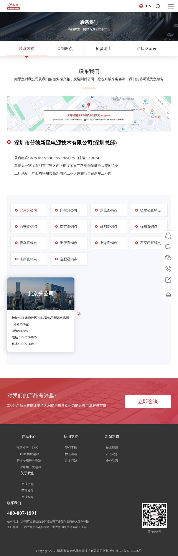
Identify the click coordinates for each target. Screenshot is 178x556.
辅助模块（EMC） (28, 447)
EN (148, 6)
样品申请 (71, 454)
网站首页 (89, 29)
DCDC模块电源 (29, 454)
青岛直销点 (28, 243)
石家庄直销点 (150, 243)
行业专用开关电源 (29, 460)
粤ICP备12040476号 (129, 551)
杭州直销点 (148, 226)
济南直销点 (28, 259)
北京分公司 (28, 210)
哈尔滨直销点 (150, 210)
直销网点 (65, 48)
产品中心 (29, 436)
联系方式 (104, 29)
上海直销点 (108, 243)
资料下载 (71, 447)
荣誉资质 (27, 490)
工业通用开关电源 (29, 467)
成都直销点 (108, 226)
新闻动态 (112, 436)
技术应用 (112, 447)
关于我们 (28, 473)
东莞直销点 (108, 210)
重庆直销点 (68, 243)
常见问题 (71, 460)
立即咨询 (148, 401)
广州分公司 (68, 210)
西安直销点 (28, 226)
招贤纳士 (103, 48)
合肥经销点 (68, 259)
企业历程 (27, 484)
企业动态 (112, 460)
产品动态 (112, 454)
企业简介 (27, 497)
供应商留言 (147, 48)
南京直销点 (68, 226)
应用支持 (71, 436)
